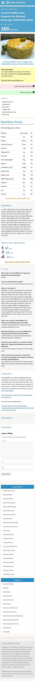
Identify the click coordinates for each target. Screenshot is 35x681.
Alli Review (6, 530)
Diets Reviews (7, 596)
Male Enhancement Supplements (13, 615)
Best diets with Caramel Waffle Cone (12, 80)
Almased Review (8, 554)
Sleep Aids (6, 631)
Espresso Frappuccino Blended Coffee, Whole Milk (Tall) (18, 408)
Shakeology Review (9, 490)
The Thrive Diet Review (10, 546)
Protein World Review (9, 506)
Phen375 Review (8, 534)
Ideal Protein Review (9, 514)
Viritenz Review (8, 494)
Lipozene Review (8, 570)
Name (2, 461)
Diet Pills (5, 588)
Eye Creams (7, 604)
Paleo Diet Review (8, 510)
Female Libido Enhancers (11, 623)
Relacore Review (8, 566)
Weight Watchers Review (10, 522)
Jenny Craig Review (9, 502)
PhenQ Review (7, 518)
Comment (3, 440)
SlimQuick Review (8, 562)
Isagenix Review (8, 498)
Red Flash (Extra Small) (9, 410)
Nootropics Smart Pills (9, 611)
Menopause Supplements (11, 619)
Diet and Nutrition (8, 584)
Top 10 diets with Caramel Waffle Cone (17, 198)
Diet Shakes (6, 592)
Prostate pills (7, 627)
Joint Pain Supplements (10, 607)
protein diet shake (24, 74)
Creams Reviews (8, 600)
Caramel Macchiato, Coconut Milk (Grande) (14, 406)
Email (2, 467)
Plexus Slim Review (9, 550)
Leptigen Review (8, 538)
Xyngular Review (8, 558)
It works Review (8, 542)
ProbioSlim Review (9, 574)
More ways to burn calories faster (17, 262)
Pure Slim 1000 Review (10, 526)
